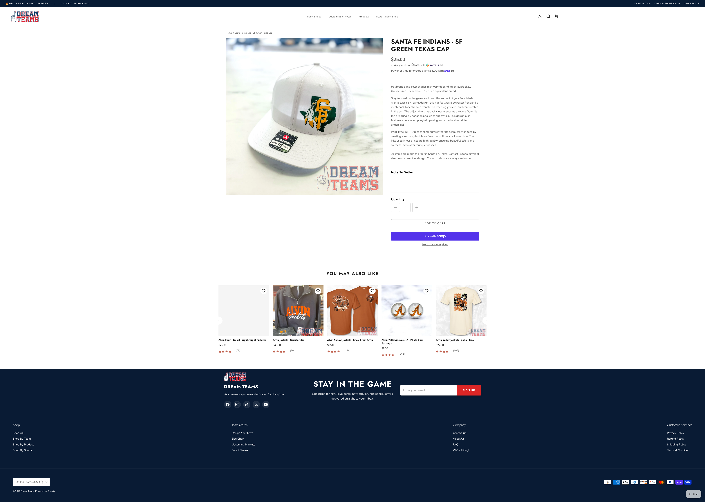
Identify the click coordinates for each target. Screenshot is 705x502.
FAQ (455, 444)
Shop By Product (23, 444)
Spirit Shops (314, 16)
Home (229, 32)
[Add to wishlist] (263, 291)
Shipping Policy (676, 444)
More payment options (435, 244)
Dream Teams (27, 491)
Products (364, 16)
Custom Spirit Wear (340, 16)
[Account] (540, 16)
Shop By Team (22, 438)
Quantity (397, 199)
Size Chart (238, 438)
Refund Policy (675, 438)
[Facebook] (227, 404)
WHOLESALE (692, 3)
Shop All (18, 433)
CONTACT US (642, 3)
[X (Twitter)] (256, 404)
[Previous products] (218, 321)
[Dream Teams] (25, 16)
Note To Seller (402, 172)
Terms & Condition (678, 450)
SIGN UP (469, 390)
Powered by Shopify (45, 491)
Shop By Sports (22, 450)
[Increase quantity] (416, 207)
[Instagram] (237, 404)
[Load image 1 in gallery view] (304, 116)
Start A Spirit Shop (387, 16)
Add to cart (435, 223)
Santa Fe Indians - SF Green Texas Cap (253, 32)
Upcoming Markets (243, 444)
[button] (417, 65)
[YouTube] (266, 404)
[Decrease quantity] (395, 207)
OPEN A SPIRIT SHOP (667, 3)
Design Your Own (242, 433)
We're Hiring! (461, 450)
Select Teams (240, 450)
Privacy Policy (675, 433)
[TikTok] (246, 404)
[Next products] (486, 321)
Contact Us (459, 433)
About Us (458, 438)
